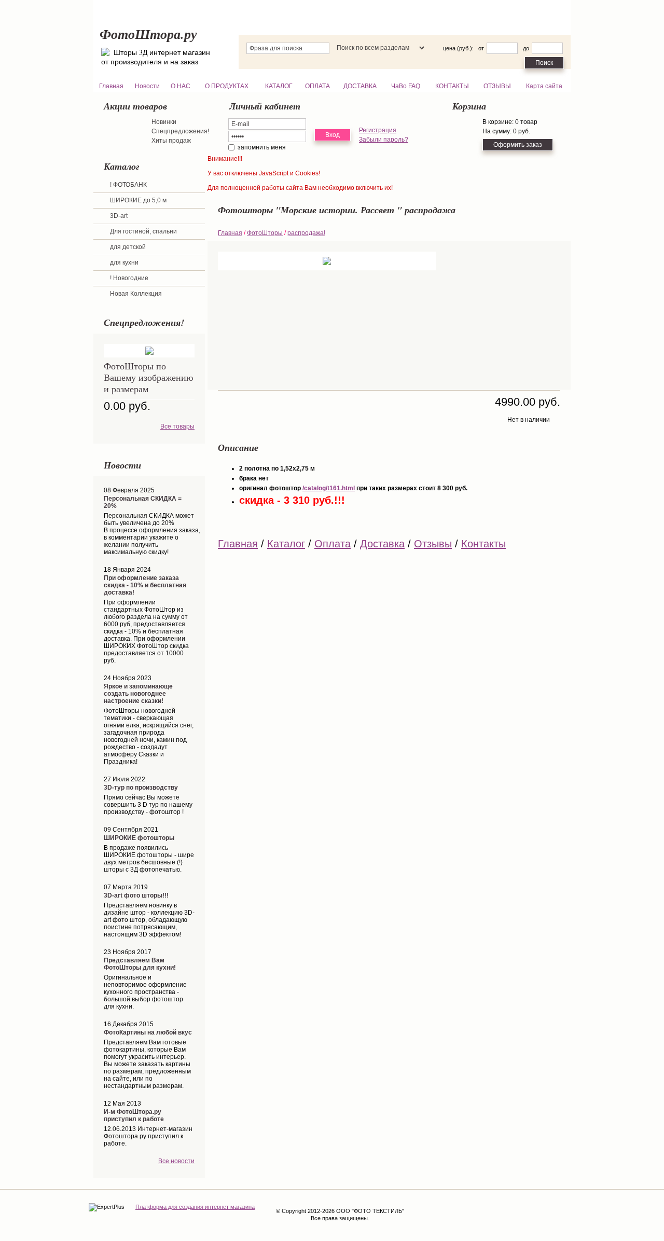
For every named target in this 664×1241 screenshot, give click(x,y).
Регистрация (377, 130)
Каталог (286, 543)
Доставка (382, 543)
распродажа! (306, 233)
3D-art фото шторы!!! (136, 895)
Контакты (483, 543)
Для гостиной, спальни (143, 231)
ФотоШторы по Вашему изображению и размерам (148, 377)
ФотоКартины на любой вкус (148, 1032)
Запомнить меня (262, 147)
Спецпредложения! (180, 131)
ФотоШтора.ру (148, 33)
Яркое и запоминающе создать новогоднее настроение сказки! (138, 694)
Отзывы (433, 543)
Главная (230, 233)
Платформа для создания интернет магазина (195, 1207)
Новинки (163, 122)
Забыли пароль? (383, 139)
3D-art (119, 215)
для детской (128, 247)
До (526, 48)
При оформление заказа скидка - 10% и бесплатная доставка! (145, 585)
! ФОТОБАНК (128, 184)
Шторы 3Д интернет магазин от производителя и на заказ (155, 56)
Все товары (177, 426)
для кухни (124, 262)
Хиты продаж (171, 140)
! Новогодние (129, 278)
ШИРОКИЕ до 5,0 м (138, 200)
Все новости (176, 1161)
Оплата (332, 543)
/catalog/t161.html (328, 488)
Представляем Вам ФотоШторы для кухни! (140, 964)
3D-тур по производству (141, 787)
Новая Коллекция (136, 293)
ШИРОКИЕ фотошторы (139, 838)
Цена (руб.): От (463, 48)
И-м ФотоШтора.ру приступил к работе (134, 1115)
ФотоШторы (265, 233)
